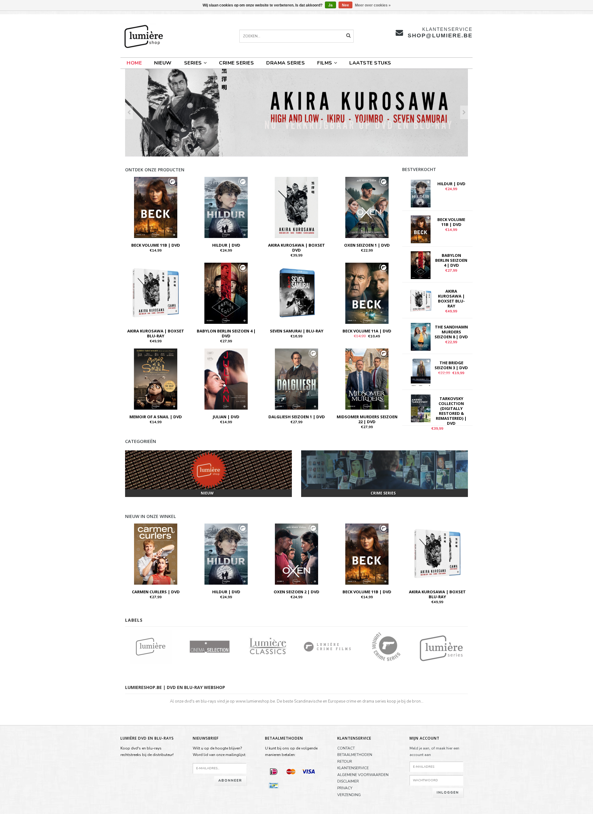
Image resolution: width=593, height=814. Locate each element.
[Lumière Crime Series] (386, 646)
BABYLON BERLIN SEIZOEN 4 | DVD (226, 333)
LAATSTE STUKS (370, 63)
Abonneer (230, 780)
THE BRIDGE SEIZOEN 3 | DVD (451, 365)
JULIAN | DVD (226, 417)
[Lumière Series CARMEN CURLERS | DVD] (155, 553)
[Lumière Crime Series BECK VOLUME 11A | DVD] (366, 292)
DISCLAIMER (348, 781)
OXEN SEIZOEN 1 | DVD (367, 245)
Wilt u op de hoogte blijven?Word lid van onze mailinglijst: (219, 752)
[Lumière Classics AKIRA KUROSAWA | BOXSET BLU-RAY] (155, 292)
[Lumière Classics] (268, 646)
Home (134, 63)
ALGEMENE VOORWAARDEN (363, 774)
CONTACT (346, 748)
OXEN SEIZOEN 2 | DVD (296, 592)
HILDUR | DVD (226, 245)
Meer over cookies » (373, 5)
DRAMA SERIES (285, 63)
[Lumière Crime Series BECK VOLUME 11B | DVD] (155, 207)
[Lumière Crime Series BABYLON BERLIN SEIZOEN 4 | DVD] (226, 292)
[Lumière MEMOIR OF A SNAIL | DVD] (155, 378)
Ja (330, 5)
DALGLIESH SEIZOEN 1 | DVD (296, 417)
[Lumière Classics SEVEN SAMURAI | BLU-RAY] (296, 292)
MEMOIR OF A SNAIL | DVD (155, 417)
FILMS (324, 63)
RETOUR (344, 761)
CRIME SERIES (236, 63)
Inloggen (448, 792)
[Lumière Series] (445, 646)
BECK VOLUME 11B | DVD (155, 245)
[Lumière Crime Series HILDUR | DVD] (226, 207)
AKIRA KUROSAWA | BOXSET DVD (296, 247)
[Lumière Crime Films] (327, 646)
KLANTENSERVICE (353, 768)
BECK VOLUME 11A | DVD (367, 331)
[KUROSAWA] (296, 113)
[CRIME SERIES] (384, 469)
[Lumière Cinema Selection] (209, 646)
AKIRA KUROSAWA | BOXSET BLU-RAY (155, 333)
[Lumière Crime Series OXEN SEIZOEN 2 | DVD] (296, 553)
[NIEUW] (208, 469)
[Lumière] (150, 646)
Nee (345, 5)
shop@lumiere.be (440, 35)
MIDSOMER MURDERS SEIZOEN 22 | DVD (367, 419)
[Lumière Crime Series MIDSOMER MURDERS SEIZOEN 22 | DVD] (366, 378)
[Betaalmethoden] (273, 771)
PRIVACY (344, 788)
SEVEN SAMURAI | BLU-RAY (296, 331)
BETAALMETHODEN (354, 754)
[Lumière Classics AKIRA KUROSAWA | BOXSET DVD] (296, 207)
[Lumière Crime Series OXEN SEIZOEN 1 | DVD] (366, 207)
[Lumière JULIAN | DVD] (226, 378)
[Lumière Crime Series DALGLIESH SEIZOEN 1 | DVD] (296, 378)
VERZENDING (349, 794)
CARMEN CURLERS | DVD (156, 592)
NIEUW (163, 63)
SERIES (193, 63)
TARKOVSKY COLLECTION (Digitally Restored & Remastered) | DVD (451, 411)
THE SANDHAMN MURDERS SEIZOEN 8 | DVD (451, 332)
